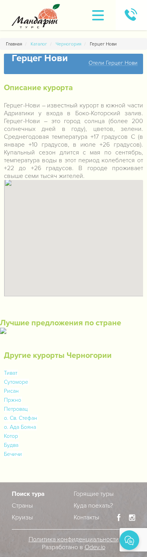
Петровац (16, 409)
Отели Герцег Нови (113, 63)
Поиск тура (28, 494)
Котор (11, 436)
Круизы (22, 517)
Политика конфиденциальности (74, 539)
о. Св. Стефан (20, 418)
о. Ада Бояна (20, 427)
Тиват (10, 373)
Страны (22, 506)
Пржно (12, 400)
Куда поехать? (93, 506)
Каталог (39, 44)
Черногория (68, 44)
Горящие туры (94, 494)
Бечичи (13, 454)
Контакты (86, 517)
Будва (11, 445)
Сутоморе (16, 382)
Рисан (11, 391)
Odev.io (95, 547)
